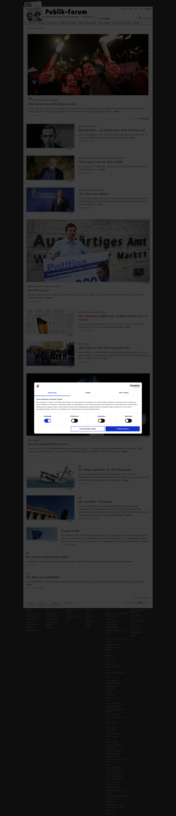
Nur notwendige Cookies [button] (87, 429)
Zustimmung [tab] (52, 393)
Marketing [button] (128, 416)
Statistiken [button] (101, 416)
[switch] (74, 421)
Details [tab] (88, 393)
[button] (47, 416)
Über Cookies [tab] (124, 393)
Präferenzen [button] (74, 416)
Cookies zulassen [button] (123, 429)
